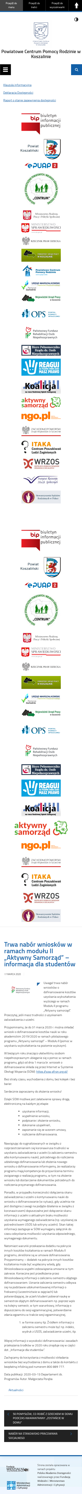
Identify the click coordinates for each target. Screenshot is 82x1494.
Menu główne (5, 69)
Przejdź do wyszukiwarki (57, 5)
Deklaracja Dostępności (18, 92)
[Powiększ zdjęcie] (20, 994)
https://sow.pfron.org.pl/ (52, 1071)
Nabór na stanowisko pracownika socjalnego (33, 1436)
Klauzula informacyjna (17, 85)
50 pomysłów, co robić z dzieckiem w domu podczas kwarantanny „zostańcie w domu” (43, 1418)
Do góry (76, 5)
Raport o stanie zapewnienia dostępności (29, 100)
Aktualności (16, 1390)
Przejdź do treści (34, 5)
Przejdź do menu (11, 5)
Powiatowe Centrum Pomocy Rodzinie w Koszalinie (41, 54)
